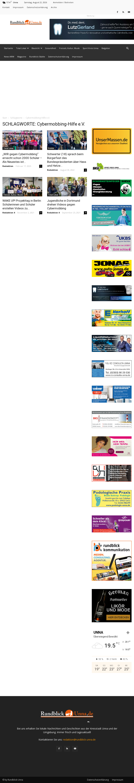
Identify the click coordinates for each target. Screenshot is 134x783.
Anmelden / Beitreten (63, 2)
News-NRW (9, 56)
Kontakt (6, 7)
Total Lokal (21, 48)
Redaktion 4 (8, 212)
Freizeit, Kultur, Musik (69, 48)
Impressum (18, 7)
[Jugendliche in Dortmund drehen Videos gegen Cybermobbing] (67, 187)
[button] (127, 48)
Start (4, 117)
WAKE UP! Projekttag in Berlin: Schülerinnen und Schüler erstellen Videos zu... (22, 204)
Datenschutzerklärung (37, 7)
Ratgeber (106, 48)
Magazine (21, 56)
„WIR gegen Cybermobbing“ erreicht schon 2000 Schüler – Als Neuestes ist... (22, 158)
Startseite (8, 48)
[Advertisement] (67, 87)
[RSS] (123, 12)
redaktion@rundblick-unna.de (79, 739)
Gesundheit (50, 48)
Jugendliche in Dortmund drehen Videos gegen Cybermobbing (63, 204)
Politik (51, 148)
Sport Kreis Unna (90, 48)
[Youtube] (129, 12)
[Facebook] (117, 12)
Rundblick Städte (37, 56)
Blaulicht (36, 48)
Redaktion (7, 166)
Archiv (54, 7)
